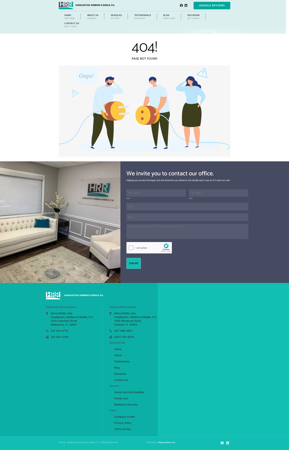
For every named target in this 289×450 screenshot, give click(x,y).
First (128, 198)
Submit (133, 263)
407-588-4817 (123, 330)
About (118, 355)
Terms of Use (122, 429)
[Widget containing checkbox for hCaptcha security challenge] (149, 247)
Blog (169, 16)
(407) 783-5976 (124, 336)
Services (116, 16)
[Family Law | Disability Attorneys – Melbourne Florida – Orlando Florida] (87, 5)
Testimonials (142, 16)
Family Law (121, 398)
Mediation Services (126, 404)
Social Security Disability (129, 392)
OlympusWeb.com (166, 442)
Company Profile (124, 416)
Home (69, 16)
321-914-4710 (59, 330)
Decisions (193, 16)
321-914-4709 (59, 336)
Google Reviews (212, 5)
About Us (92, 16)
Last (190, 198)
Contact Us (71, 24)
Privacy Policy (123, 422)
